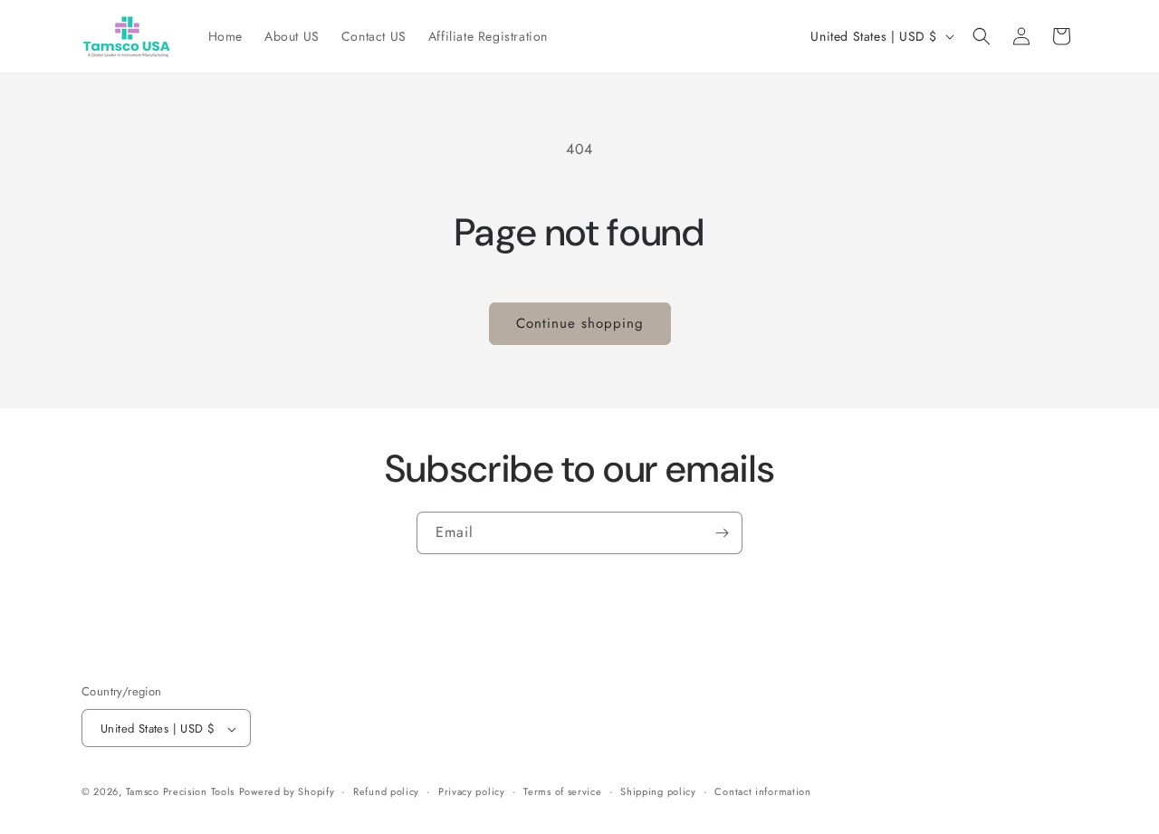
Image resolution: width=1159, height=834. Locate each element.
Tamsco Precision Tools (180, 792)
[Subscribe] (722, 533)
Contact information (762, 791)
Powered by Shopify (287, 792)
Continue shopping (580, 323)
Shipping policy (658, 791)
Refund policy (386, 791)
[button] (981, 36)
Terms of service (562, 791)
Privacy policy (471, 791)
